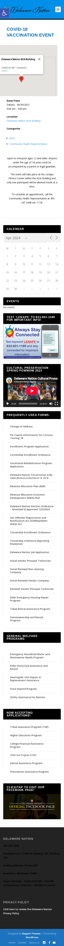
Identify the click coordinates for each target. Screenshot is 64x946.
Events (4, 71)
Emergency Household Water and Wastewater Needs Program (30, 656)
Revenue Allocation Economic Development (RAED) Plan (27, 496)
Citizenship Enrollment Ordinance (30, 454)
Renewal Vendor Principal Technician (32, 589)
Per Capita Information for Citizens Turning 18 (31, 436)
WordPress (32, 937)
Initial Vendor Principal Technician (30, 560)
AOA (11, 138)
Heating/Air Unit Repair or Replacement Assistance (25, 679)
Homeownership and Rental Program (26, 619)
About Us (34, 942)
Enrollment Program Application (29, 446)
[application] (32, 391)
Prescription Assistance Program (29, 771)
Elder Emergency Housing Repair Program (29, 599)
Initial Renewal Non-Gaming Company (27, 570)
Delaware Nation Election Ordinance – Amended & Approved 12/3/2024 (31, 508)
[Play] (7, 403)
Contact (22, 942)
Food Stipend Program (23, 688)
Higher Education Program (26, 735)
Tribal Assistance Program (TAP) (29, 727)
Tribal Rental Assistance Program (30, 609)
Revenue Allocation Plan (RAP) (27, 486)
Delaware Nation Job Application (29, 552)
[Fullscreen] (56, 403)
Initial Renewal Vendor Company (29, 580)
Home (12, 942)
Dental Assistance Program (26, 763)
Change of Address (21, 426)
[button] (4, 13)
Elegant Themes (31, 933)
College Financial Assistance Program (26, 745)
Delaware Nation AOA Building (23, 120)
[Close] (39, 59)
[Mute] (51, 403)
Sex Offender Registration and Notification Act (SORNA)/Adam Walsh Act (28, 520)
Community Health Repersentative (28, 144)
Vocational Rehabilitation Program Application (31, 465)
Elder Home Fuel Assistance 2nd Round (29, 667)
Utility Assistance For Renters (27, 697)
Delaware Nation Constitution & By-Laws (31, 476)
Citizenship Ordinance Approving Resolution (29, 542)
